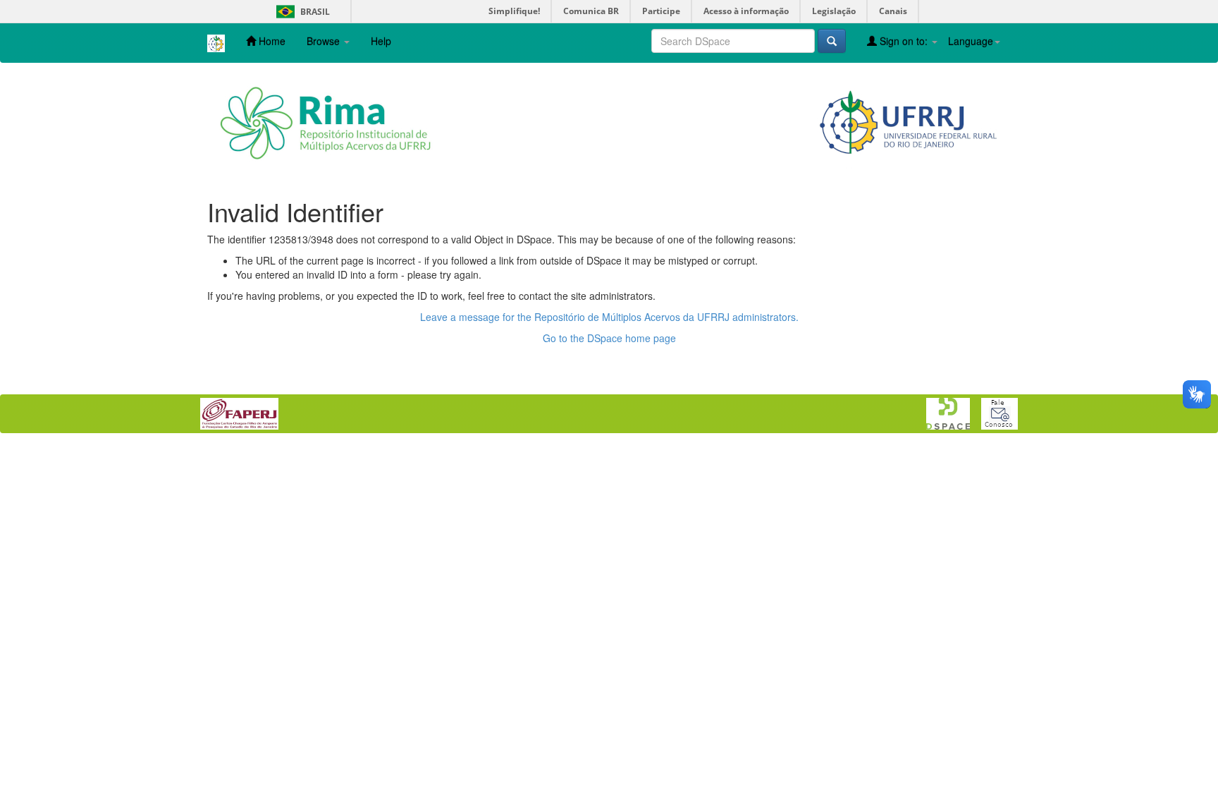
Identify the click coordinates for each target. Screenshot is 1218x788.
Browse (325, 41)
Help (381, 41)
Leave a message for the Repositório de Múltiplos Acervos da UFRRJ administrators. (609, 317)
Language (970, 41)
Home (270, 41)
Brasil (300, 12)
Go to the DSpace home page (609, 338)
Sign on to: (903, 41)
